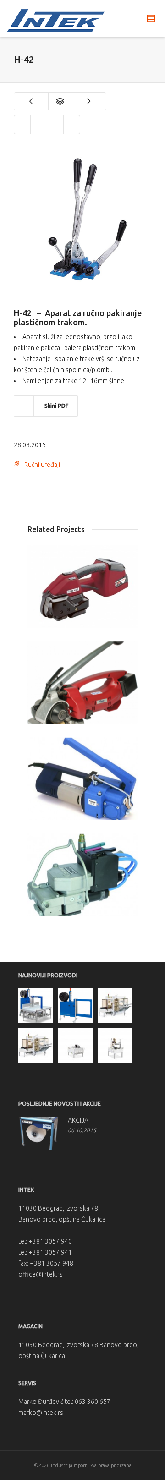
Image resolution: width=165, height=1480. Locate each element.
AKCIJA (78, 1120)
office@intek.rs (40, 1274)
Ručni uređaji (42, 464)
